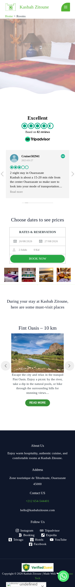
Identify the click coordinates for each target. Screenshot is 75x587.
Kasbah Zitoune (34, 7)
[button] (5, 366)
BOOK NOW (37, 258)
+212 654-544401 (37, 501)
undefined (28, 584)
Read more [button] (18, 191)
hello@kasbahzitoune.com (37, 510)
